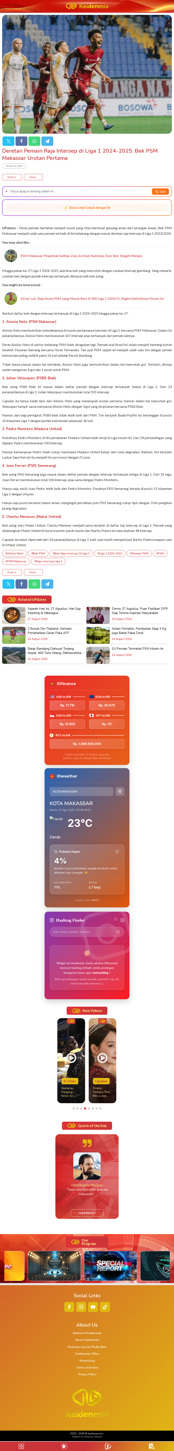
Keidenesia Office (87, 1353)
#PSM (160, 553)
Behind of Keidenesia (87, 1333)
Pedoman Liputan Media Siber (87, 1347)
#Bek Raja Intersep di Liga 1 (71, 553)
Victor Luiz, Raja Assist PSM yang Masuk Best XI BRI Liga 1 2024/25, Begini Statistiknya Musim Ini (92, 298)
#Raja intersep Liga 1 (48, 561)
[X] (8, 141)
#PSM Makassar (16, 561)
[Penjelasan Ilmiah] (117, 851)
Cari (163, 191)
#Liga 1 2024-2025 (110, 553)
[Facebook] (21, 141)
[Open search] (152, 1446)
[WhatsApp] (34, 141)
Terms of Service (87, 1367)
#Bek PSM (38, 553)
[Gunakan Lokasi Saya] (119, 791)
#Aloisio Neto (15, 553)
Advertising (87, 1360)
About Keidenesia (87, 1340)
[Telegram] (47, 141)
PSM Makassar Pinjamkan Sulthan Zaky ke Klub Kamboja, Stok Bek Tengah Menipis (81, 256)
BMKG (95, 900)
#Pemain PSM (139, 553)
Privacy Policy (87, 1374)
